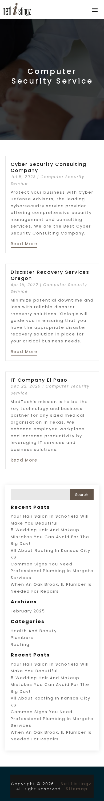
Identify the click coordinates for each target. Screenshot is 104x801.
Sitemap (77, 789)
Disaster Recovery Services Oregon (50, 275)
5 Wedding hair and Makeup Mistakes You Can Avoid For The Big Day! (50, 536)
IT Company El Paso (39, 380)
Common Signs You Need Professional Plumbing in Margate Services (52, 570)
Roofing (20, 644)
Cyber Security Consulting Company (48, 167)
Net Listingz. (77, 784)
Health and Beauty (34, 631)
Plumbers (22, 637)
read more (24, 244)
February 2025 (28, 611)
